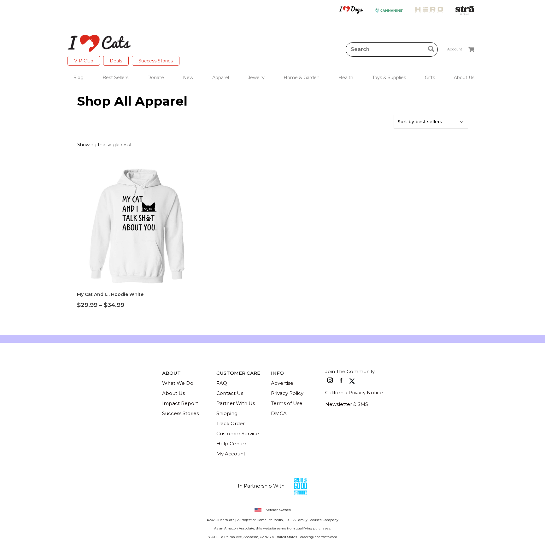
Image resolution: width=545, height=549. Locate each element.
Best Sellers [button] (115, 77)
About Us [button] (464, 77)
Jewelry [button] (256, 77)
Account (454, 49)
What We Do (177, 383)
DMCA (279, 413)
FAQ (221, 383)
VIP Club (83, 61)
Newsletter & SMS (346, 404)
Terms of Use (286, 403)
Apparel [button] (220, 77)
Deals (116, 61)
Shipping (226, 413)
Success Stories (155, 61)
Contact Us (229, 393)
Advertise (282, 383)
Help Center (231, 444)
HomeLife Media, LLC (273, 520)
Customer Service (237, 433)
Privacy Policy (287, 393)
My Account (230, 454)
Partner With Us (235, 403)
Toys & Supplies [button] (389, 77)
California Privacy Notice (354, 393)
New (188, 77)
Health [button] (345, 77)
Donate (155, 77)
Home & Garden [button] (301, 77)
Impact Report (180, 403)
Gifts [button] (430, 77)
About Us (173, 393)
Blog (78, 77)
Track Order (230, 423)
